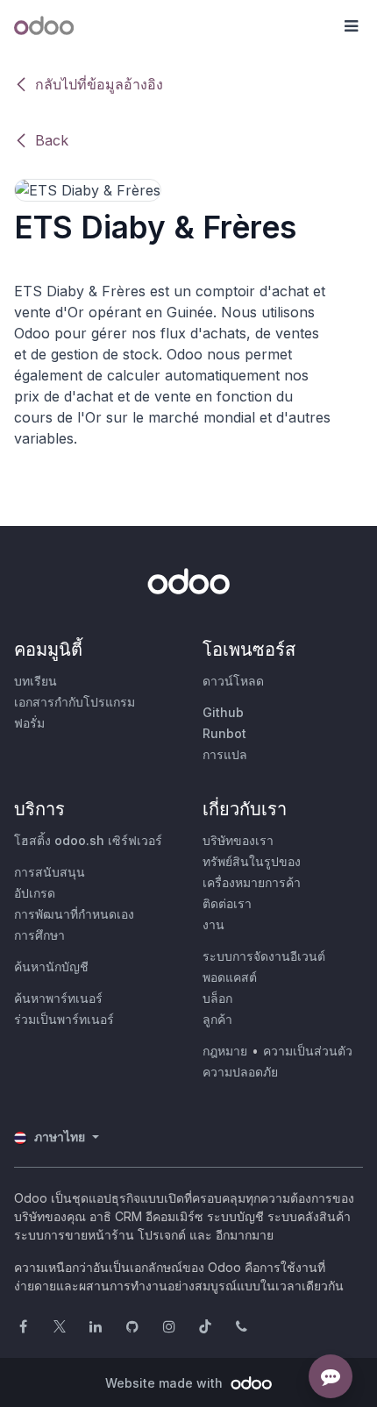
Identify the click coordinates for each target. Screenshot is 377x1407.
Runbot (224, 733)
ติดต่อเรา (227, 903)
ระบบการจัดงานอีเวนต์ (264, 956)
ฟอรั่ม (29, 722)
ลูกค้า (217, 1019)
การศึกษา (39, 934)
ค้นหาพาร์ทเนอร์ (58, 998)
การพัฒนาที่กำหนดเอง (74, 913)
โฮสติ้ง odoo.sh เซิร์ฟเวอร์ (88, 840)
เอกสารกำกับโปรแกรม (74, 701)
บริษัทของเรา (238, 840)
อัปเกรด (34, 892)
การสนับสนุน (49, 871)
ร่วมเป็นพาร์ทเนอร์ (64, 1019)
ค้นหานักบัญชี (51, 966)
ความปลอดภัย (240, 1071)
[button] (350, 26)
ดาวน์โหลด (233, 680)
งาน (213, 924)
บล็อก (217, 998)
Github (223, 712)
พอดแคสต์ (230, 977)
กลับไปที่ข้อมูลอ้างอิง (99, 84)
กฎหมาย (225, 1050)
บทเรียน (35, 680)
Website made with (165, 1382)
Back (51, 140)
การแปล (225, 754)
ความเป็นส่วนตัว (307, 1050)
